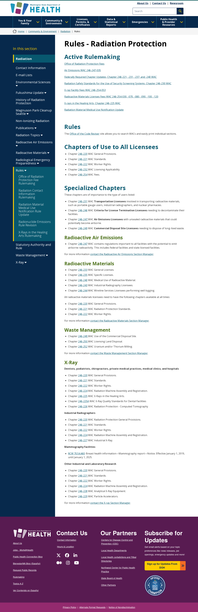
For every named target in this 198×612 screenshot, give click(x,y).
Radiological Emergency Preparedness (33, 161)
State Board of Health (111, 578)
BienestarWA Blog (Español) (27, 563)
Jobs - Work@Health (23, 549)
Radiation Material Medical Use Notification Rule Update (31, 209)
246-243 (82, 285)
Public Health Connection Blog (28, 556)
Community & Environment (53, 22)
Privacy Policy (69, 607)
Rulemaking (18, 576)
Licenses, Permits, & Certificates (82, 21)
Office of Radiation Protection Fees (84, 63)
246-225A (83, 401)
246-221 (82, 159)
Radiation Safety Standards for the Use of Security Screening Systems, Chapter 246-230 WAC (117, 83)
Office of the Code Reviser (84, 133)
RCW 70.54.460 (76, 453)
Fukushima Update (30, 93)
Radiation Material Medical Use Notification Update (94, 109)
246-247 (83, 219)
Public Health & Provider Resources (168, 21)
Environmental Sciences (33, 82)
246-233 (82, 269)
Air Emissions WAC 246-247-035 (82, 70)
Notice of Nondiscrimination (122, 607)
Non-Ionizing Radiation (32, 121)
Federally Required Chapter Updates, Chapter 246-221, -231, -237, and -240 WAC (110, 77)
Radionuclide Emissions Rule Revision (35, 223)
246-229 (82, 496)
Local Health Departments (114, 550)
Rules (20, 170)
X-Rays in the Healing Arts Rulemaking (33, 234)
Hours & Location (65, 546)
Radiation (65, 31)
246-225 (82, 396)
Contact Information (31, 68)
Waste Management (31, 255)
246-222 (82, 164)
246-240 (82, 280)
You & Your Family (25, 22)
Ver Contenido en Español (26, 590)
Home (21, 31)
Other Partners (108, 584)
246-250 (83, 341)
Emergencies (140, 22)
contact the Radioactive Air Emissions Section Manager (121, 254)
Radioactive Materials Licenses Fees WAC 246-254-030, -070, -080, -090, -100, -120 (111, 96)
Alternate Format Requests (92, 607)
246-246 (82, 210)
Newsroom (176, 3)
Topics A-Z (18, 583)
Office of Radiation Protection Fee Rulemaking (31, 179)
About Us (142, 3)
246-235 (82, 275)
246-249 (82, 228)
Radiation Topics (28, 135)
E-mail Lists (24, 75)
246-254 (82, 174)
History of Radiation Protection (30, 101)
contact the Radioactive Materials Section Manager (119, 320)
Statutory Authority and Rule (33, 246)
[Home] (38, 8)
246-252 (82, 346)
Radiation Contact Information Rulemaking (31, 193)
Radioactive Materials (31, 153)
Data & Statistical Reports (111, 21)
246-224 (82, 391)
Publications (25, 128)
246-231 (82, 201)
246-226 (82, 406)
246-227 (82, 440)
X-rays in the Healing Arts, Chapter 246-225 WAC (92, 103)
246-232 (83, 169)
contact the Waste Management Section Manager (119, 353)
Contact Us (159, 3)
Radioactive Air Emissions (34, 142)
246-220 (82, 154)
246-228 (82, 491)
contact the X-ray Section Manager (110, 503)
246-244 (82, 290)
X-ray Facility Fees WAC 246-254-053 (85, 90)
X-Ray (20, 262)
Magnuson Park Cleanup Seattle (34, 112)
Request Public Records (25, 570)
